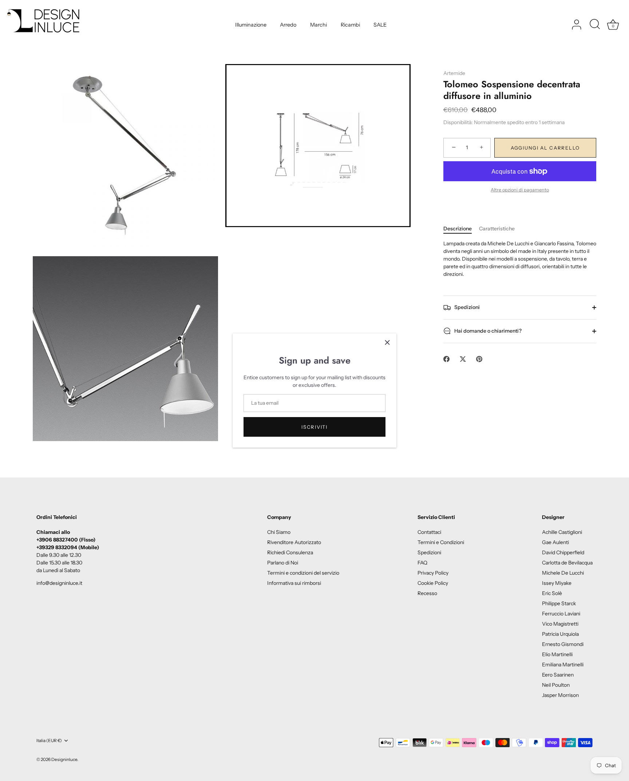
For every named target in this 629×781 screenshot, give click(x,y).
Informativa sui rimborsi (294, 583)
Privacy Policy (433, 573)
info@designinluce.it (59, 583)
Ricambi (350, 24)
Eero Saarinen (558, 674)
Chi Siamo (278, 532)
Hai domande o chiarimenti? (487, 330)
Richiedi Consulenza (290, 552)
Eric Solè (552, 593)
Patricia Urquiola (560, 634)
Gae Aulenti (555, 542)
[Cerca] (595, 25)
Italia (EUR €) (49, 740)
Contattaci (429, 532)
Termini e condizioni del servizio (303, 573)
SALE (380, 24)
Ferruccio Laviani (561, 613)
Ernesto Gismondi (562, 644)
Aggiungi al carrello (545, 148)
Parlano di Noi (282, 562)
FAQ (422, 562)
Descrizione (457, 228)
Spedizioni (466, 307)
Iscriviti (314, 427)
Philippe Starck (559, 603)
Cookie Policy (433, 583)
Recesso (427, 593)
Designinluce (64, 759)
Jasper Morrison (560, 695)
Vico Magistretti (560, 624)
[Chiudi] (387, 342)
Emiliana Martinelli (562, 664)
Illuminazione (250, 24)
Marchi (318, 24)
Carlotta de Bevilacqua (567, 562)
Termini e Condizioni (441, 542)
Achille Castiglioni (562, 532)
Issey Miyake (556, 583)
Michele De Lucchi (563, 573)
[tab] (461, 229)
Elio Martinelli (557, 654)
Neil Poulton (556, 685)
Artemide (454, 73)
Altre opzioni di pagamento (520, 190)
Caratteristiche (497, 228)
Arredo (288, 24)
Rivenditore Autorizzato (294, 542)
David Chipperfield (563, 552)
